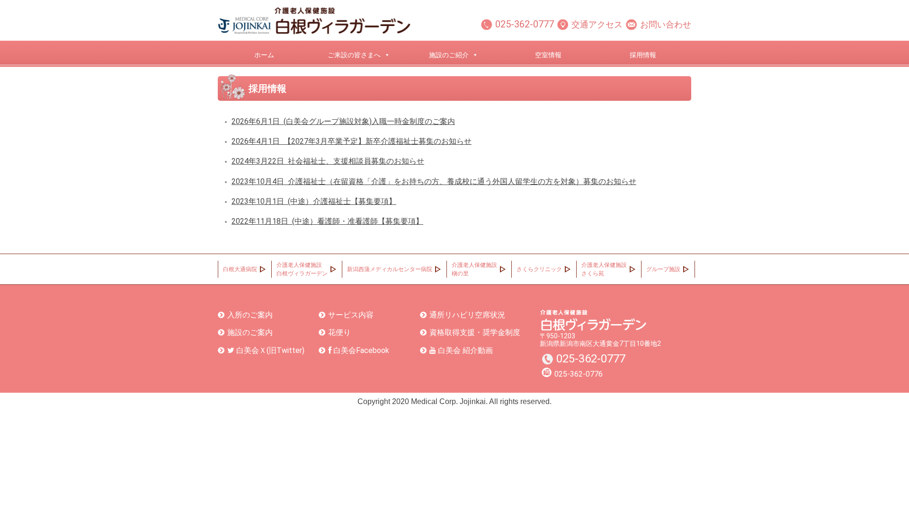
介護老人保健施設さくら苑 (604, 269)
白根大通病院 (240, 269)
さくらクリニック (539, 269)
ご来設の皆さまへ (354, 55)
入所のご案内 (250, 314)
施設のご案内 (250, 332)
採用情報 (643, 55)
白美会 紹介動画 (464, 350)
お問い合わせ (665, 24)
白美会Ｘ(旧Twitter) (269, 350)
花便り (339, 332)
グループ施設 (663, 269)
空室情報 (548, 55)
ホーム (264, 55)
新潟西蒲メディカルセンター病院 (389, 269)
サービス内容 (351, 314)
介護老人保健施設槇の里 (474, 269)
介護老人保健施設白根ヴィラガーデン (302, 269)
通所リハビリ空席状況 (467, 314)
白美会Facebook (360, 350)
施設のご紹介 (449, 55)
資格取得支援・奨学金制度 (474, 332)
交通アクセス (597, 24)
